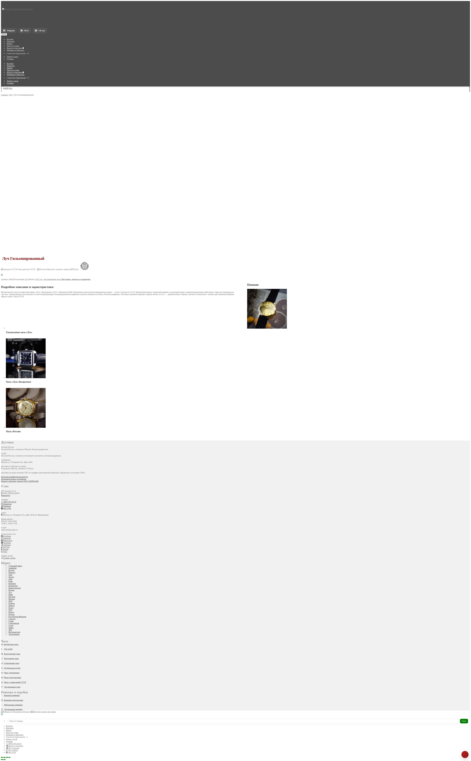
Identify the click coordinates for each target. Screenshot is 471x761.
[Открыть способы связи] (465, 754)
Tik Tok (6, 547)
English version (9, 558)
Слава (10, 621)
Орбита (11, 603)
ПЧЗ (10, 610)
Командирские (14, 588)
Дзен (4, 552)
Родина (11, 614)
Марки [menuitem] (9, 730)
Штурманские (14, 632)
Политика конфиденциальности (14, 477)
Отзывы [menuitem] (9, 741)
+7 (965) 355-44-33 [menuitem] (13, 744)
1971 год (39, 279)
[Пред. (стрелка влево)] (2, 759)
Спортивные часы (11, 663)
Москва (11, 599)
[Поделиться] (7, 757)
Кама (10, 581)
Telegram (11, 31)
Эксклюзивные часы (52, 279)
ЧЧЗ (10, 630)
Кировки (12, 584)
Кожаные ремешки (12, 695)
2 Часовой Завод (15, 566)
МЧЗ (10, 601)
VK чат (42, 31)
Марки (10, 44)
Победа (11, 606)
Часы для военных (12, 673)
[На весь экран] (4, 757)
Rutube (5, 549)
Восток (11, 570)
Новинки (11, 41)
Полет (11, 608)
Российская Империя (17, 617)
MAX (26, 31)
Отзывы (10, 59)
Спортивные (13, 623)
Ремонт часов (12, 57)
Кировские (13, 586)
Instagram (7, 538)
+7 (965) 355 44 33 (8, 502)
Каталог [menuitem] (9, 726)
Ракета (11, 612)
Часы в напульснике (12, 677)
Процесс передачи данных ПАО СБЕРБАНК (20, 481)
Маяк (10, 595)
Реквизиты (5, 495)
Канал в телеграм (14, 48)
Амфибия (12, 568)
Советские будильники (16, 53)
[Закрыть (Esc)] (9, 757)
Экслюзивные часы (12, 687)
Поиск (464, 721)
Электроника (14, 634)
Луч (10, 95)
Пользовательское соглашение (13, 479)
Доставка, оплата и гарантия (75, 279)
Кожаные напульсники (13, 700)
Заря (10, 575)
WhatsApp (7, 504)
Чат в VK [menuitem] (12, 752)
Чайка (10, 628)
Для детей (8, 649)
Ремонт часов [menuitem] (11, 739)
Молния (11, 597)
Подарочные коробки (12, 709)
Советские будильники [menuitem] (15, 737)
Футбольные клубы (12, 668)
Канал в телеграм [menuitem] (15, 746)
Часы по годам (13, 46)
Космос (11, 590)
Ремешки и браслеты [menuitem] (14, 735)
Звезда (11, 577)
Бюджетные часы (11, 644)
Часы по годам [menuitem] (12, 733)
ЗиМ (10, 579)
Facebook (7, 536)
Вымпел (11, 572)
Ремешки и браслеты (15, 50)
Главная (4, 95)
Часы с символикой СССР (15, 682)
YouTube (7, 543)
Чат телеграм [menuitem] (13, 748)
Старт (10, 625)
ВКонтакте (7, 541)
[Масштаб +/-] (2, 757)
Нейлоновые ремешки (13, 705)
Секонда (11, 619)
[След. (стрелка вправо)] (4, 759)
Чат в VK (7, 508)
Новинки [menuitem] (10, 728)
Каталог (10, 39)
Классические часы (12, 654)
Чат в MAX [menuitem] (13, 750)
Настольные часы (11, 658)
